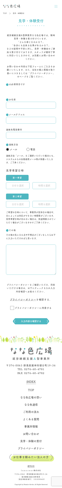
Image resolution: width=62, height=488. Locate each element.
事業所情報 (31, 426)
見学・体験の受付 (31, 441)
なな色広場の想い (31, 397)
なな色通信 (31, 404)
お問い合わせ (31, 434)
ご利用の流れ (31, 412)
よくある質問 (31, 419)
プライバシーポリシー (41, 73)
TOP (5, 13)
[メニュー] (55, 6)
